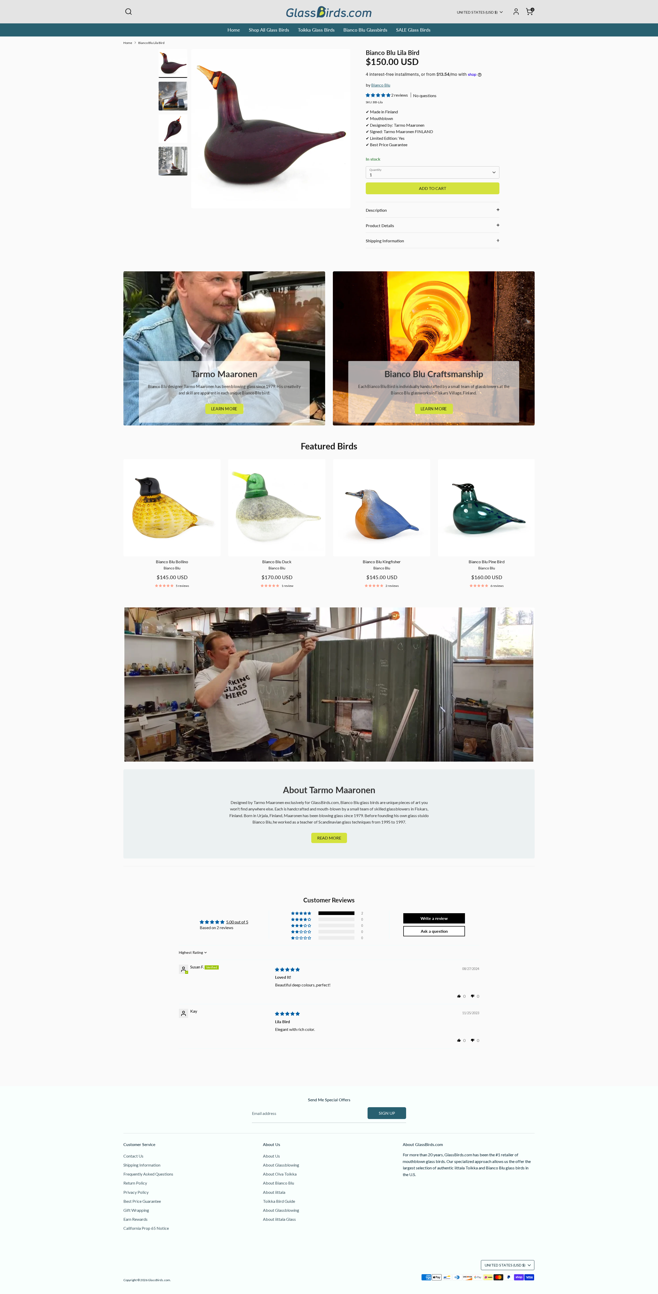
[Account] (516, 11)
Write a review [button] (434, 918)
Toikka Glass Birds (316, 30)
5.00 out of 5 (237, 921)
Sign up (387, 1113)
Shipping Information (385, 240)
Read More (329, 837)
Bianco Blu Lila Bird (151, 43)
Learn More (224, 408)
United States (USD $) (477, 12)
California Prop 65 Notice (146, 1228)
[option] (271, 130)
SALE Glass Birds (413, 30)
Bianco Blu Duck (276, 561)
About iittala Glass (279, 1219)
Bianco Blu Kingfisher (382, 561)
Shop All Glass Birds (269, 30)
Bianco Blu (380, 84)
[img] (287, 969)
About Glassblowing (281, 1164)
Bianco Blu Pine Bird (487, 561)
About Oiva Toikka (280, 1173)
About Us (271, 1155)
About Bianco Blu (278, 1182)
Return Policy (135, 1182)
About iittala (274, 1192)
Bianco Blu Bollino (172, 561)
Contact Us (133, 1155)
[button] (378, 95)
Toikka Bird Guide (279, 1201)
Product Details (380, 225)
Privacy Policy (136, 1192)
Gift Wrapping (136, 1210)
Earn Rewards (135, 1219)
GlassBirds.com (159, 1280)
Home (233, 30)
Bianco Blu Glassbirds (365, 30)
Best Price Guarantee (142, 1201)
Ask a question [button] (434, 931)
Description (376, 210)
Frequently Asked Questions (148, 1173)
